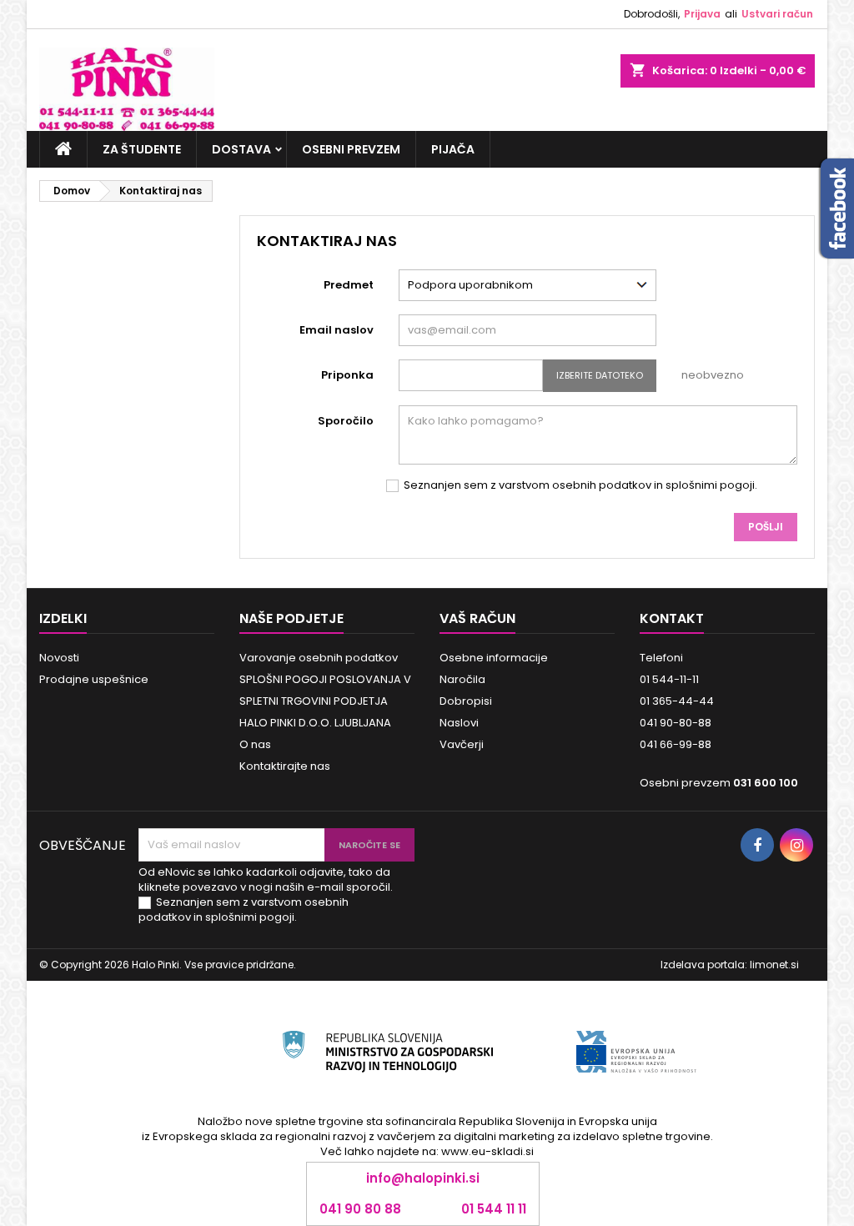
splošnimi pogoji (710, 485)
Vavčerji (462, 744)
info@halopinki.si (423, 1178)
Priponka (347, 375)
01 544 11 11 (493, 1209)
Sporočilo (346, 421)
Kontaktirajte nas (284, 766)
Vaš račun (477, 618)
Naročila (462, 679)
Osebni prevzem (351, 149)
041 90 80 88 (360, 1209)
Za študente (142, 149)
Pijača (453, 149)
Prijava (702, 14)
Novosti (59, 658)
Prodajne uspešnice (93, 679)
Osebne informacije (494, 658)
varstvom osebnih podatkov (575, 485)
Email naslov (336, 330)
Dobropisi (466, 701)
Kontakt (672, 618)
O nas (255, 744)
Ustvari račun (777, 14)
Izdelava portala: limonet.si (730, 964)
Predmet (349, 285)
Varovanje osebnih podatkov (318, 658)
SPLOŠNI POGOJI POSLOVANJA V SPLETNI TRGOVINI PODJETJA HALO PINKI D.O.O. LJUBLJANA (325, 701)
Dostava (241, 149)
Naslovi (459, 723)
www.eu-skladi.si (487, 1151)
